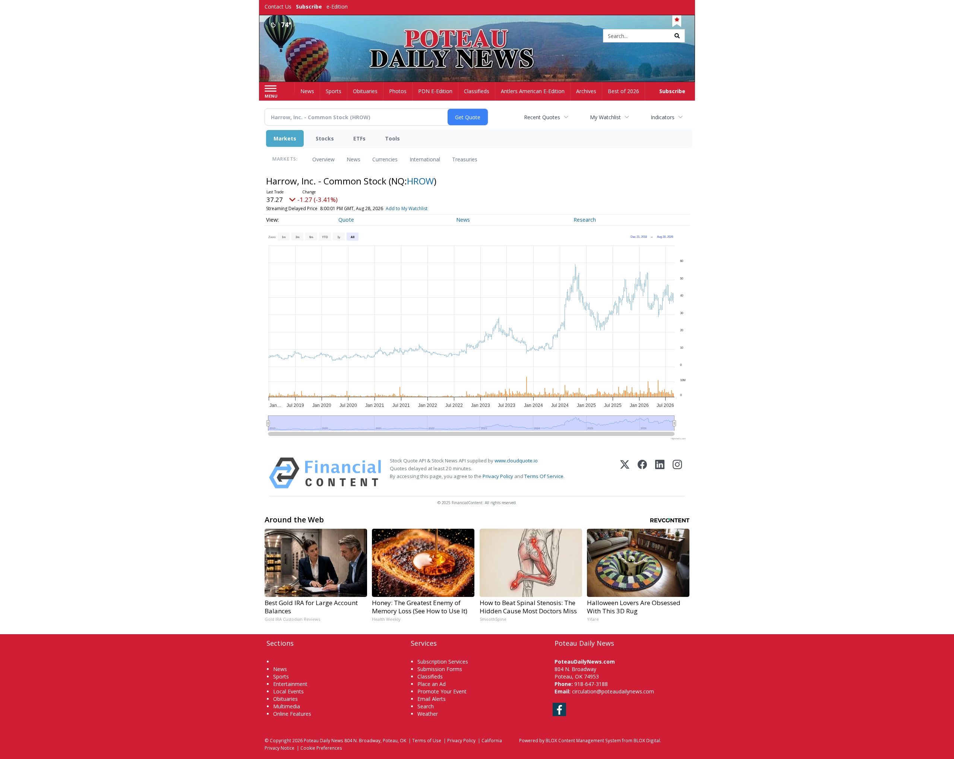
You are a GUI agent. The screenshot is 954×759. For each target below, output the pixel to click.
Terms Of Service (543, 476)
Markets (285, 138)
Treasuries (464, 159)
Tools (392, 138)
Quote (346, 219)
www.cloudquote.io (516, 460)
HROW (420, 181)
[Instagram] (677, 473)
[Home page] (477, 36)
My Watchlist (605, 117)
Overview (323, 159)
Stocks (325, 138)
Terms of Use (426, 740)
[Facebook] (642, 473)
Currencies (385, 159)
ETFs (359, 138)
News (353, 159)
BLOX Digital (647, 740)
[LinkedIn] (659, 473)
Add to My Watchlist (406, 208)
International (425, 159)
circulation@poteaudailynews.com (613, 691)
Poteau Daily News (323, 740)
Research (585, 219)
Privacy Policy (498, 476)
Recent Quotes (542, 117)
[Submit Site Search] (677, 35)
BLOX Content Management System (583, 740)
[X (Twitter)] (624, 473)
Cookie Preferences (321, 748)
